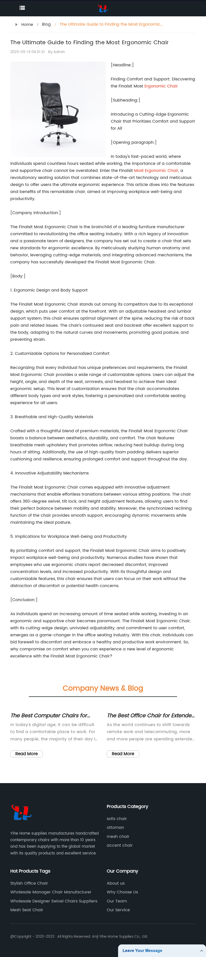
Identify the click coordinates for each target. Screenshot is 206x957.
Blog (46, 24)
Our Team (117, 901)
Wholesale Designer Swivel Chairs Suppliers (53, 901)
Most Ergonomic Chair (156, 170)
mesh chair (118, 837)
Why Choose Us (122, 892)
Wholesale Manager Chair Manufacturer (50, 892)
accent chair (120, 845)
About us (116, 883)
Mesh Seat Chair (26, 910)
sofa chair (117, 819)
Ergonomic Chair (161, 86)
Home (27, 24)
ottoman (115, 828)
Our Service (118, 910)
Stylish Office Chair (29, 883)
